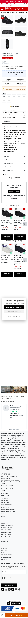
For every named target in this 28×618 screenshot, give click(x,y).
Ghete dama (4, 500)
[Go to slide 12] (18, 429)
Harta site (4, 541)
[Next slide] (25, 224)
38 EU (19, 96)
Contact (20, 1)
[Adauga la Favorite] (11, 217)
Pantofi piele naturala (8, 509)
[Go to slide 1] (9, 429)
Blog (7, 1)
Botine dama (5, 496)
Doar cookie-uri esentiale (14, 311)
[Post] (4, 174)
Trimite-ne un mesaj (9, 117)
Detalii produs (7, 122)
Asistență (13, 1)
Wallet (3, 552)
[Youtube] (16, 589)
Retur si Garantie (8, 170)
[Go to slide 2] (10, 429)
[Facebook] (3, 589)
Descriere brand (8, 163)
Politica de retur (6, 527)
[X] (13, 589)
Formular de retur (7, 530)
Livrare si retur (6, 532)
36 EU (9, 96)
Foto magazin (5, 536)
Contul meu (4, 550)
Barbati (3, 516)
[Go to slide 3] (11, 429)
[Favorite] (19, 9)
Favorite (4, 559)
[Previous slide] (3, 390)
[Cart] (26, 9)
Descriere (6, 156)
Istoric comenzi (6, 557)
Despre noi (4, 523)
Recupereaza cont (6, 555)
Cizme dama (4, 498)
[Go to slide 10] (16, 429)
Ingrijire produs (7, 167)
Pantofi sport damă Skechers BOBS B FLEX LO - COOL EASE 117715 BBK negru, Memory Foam (19, 260)
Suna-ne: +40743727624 (10, 112)
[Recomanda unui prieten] (8, 174)
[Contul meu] (22, 9)
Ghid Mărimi (14, 106)
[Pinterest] (9, 589)
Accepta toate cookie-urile (14, 307)
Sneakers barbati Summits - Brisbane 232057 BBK (19, 223)
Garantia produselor (8, 525)
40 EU (4, 101)
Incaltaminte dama (18, 13)
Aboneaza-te (9, 585)
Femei (2, 514)
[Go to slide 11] (17, 429)
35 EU (4, 96)
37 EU (14, 96)
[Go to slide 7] (14, 429)
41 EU (9, 101)
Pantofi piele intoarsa (8, 511)
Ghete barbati (5, 502)
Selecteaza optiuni (7, 237)
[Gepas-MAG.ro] (9, 9)
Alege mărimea (16, 615)
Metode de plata (6, 534)
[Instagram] (6, 589)
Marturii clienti (6, 539)
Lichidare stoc (5, 493)
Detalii (5, 160)
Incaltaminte (5, 13)
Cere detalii (6, 115)
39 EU (24, 96)
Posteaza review (14, 191)
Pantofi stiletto (6, 507)
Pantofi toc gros (6, 505)
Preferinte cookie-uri (14, 317)
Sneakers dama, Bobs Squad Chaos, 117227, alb (7, 257)
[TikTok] (19, 589)
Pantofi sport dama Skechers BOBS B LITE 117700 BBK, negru (7, 223)
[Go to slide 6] (13, 429)
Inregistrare (5, 548)
